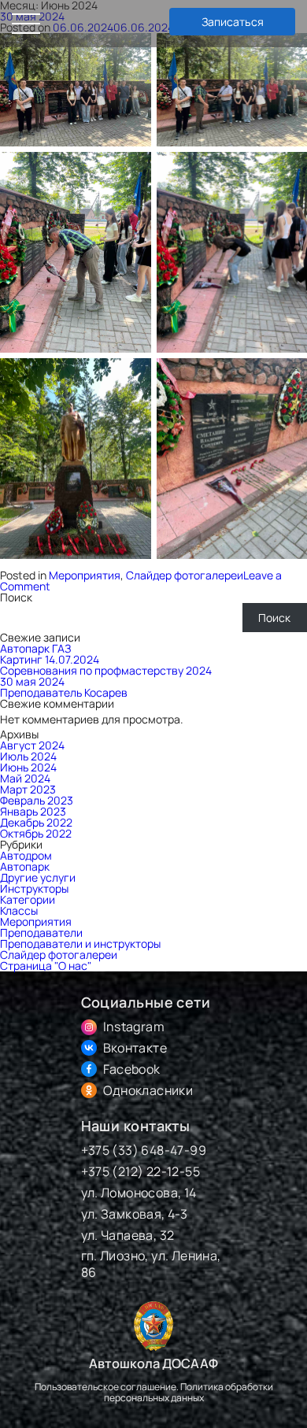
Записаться (233, 21)
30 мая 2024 (32, 681)
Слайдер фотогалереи (184, 575)
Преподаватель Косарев (64, 692)
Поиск (16, 597)
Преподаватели (41, 932)
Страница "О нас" (45, 965)
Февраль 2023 (36, 800)
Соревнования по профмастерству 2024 (106, 670)
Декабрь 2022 (36, 822)
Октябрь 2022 (36, 833)
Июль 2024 (28, 756)
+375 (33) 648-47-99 (144, 1150)
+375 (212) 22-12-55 (141, 1171)
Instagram (134, 1027)
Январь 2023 (33, 811)
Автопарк (25, 866)
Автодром (26, 855)
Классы (19, 910)
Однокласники (148, 1090)
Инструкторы (34, 888)
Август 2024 (32, 745)
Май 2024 (25, 778)
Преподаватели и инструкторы (80, 943)
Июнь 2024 (28, 767)
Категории (27, 899)
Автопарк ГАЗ (35, 648)
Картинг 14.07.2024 (49, 659)
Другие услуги (38, 877)
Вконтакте (135, 1048)
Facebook (132, 1069)
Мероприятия (84, 575)
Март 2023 (28, 789)
